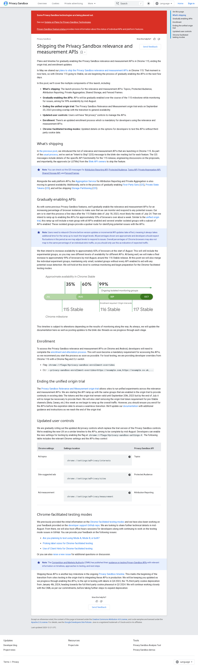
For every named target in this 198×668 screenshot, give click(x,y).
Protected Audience (118, 170)
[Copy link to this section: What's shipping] (66, 144)
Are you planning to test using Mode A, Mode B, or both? (71, 538)
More (90, 3)
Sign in (191, 3)
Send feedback (150, 46)
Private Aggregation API (149, 170)
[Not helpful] (159, 39)
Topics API (132, 170)
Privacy (15, 662)
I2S (142, 184)
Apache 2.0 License (39, 622)
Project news (9, 650)
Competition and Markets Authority (68, 562)
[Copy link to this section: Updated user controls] (77, 421)
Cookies (55, 3)
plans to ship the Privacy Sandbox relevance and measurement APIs (93, 70)
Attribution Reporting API (96, 170)
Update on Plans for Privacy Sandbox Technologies (67, 22)
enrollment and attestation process (68, 352)
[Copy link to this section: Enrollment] (58, 341)
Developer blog (10, 645)
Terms (6, 662)
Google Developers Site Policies (78, 622)
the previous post (48, 151)
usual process (50, 154)
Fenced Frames (72, 173)
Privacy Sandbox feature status (51, 29)
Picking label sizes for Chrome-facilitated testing (68, 543)
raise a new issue (62, 554)
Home (180, 3)
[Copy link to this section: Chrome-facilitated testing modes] (95, 515)
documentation (130, 406)
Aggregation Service (86, 181)
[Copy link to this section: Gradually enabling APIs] (79, 199)
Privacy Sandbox (44, 39)
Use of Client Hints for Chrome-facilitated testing (67, 548)
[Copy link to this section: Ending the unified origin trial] (88, 381)
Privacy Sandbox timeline (111, 574)
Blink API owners (97, 161)
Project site (73, 645)
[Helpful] (154, 39)
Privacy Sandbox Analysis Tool (147, 645)
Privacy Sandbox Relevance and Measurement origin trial (70, 388)
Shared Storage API (51, 173)
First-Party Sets (131, 184)
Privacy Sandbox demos (144, 650)
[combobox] (129, 3)
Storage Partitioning (82, 188)
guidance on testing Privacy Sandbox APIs (128, 562)
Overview (42, 3)
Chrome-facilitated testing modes (107, 521)
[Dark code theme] (129, 456)
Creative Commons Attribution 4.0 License (109, 619)
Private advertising (74, 3)
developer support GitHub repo (84, 525)
